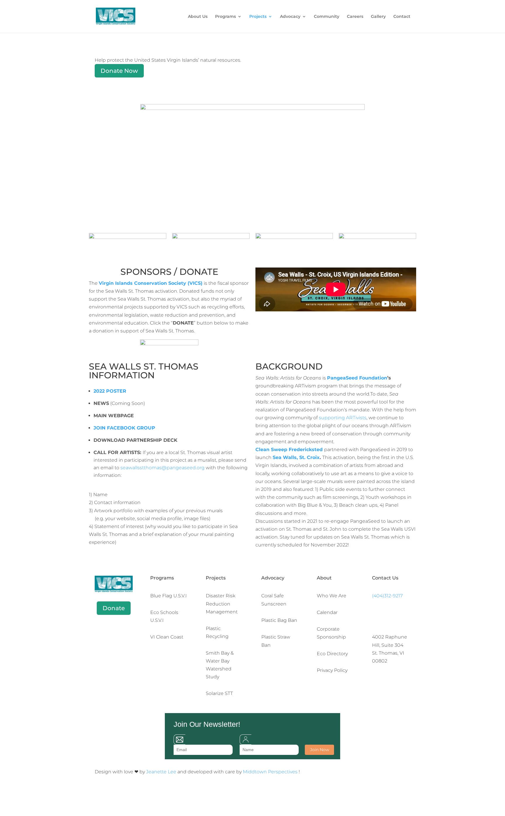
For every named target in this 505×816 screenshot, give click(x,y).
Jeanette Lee (161, 771)
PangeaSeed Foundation (357, 378)
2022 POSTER (110, 391)
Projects (258, 16)
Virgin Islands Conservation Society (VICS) (151, 283)
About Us (197, 16)
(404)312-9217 (387, 595)
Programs (225, 16)
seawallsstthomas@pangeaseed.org (162, 467)
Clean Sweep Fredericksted (289, 449)
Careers (355, 16)
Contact (401, 16)
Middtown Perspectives (271, 771)
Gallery (378, 16)
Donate (114, 608)
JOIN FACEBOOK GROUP (124, 428)
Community (326, 16)
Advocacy (290, 16)
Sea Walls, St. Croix (296, 457)
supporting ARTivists (342, 417)
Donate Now (119, 70)
